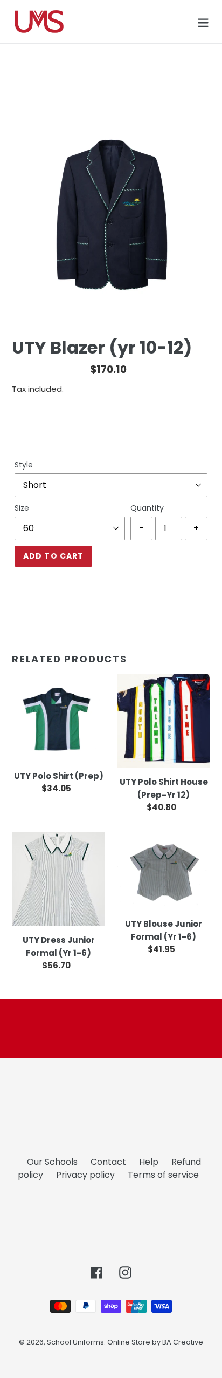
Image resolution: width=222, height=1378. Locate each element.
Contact (108, 1162)
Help (148, 1162)
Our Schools (52, 1162)
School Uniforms (75, 1342)
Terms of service (163, 1175)
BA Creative (182, 1342)
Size (22, 508)
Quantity (147, 508)
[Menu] (203, 21)
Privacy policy (85, 1175)
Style (24, 464)
